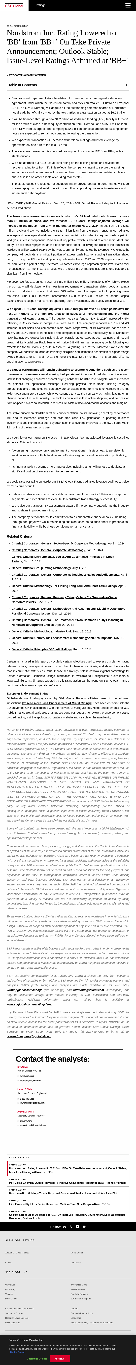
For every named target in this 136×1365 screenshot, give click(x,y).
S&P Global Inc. (16, 1272)
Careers (74, 1309)
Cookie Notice (17, 1352)
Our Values (10, 1285)
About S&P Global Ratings (17, 1253)
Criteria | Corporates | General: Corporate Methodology (48, 550)
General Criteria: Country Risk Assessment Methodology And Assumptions (62, 638)
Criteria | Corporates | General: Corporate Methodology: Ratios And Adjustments (65, 574)
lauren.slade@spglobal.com (32, 1103)
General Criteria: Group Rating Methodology (41, 568)
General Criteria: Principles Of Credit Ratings (42, 649)
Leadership (76, 1318)
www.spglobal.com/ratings (24, 990)
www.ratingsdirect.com (88, 990)
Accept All (60, 1359)
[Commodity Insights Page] (71, 1227)
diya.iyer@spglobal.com (30, 1080)
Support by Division (14, 1313)
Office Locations (12, 1323)
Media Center (77, 1253)
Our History (10, 1289)
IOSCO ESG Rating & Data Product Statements (92, 1323)
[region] (68, 1350)
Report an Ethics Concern (17, 1318)
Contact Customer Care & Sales (19, 1309)
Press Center (11, 1299)
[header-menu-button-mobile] (128, 5)
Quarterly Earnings (79, 1294)
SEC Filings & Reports (81, 1299)
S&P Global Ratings (19, 1240)
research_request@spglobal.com (29, 1036)
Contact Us (76, 1263)
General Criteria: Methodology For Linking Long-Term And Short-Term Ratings (64, 586)
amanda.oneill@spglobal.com (33, 1125)
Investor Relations (79, 1285)
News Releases (78, 1289)
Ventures (9, 1294)
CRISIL (8, 1263)
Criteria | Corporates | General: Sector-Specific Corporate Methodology (59, 543)
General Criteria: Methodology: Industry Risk (41, 631)
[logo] (14, 5)
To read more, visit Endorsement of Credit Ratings (57, 703)
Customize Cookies (37, 1359)
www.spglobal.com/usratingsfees (29, 1004)
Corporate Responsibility (82, 1313)
